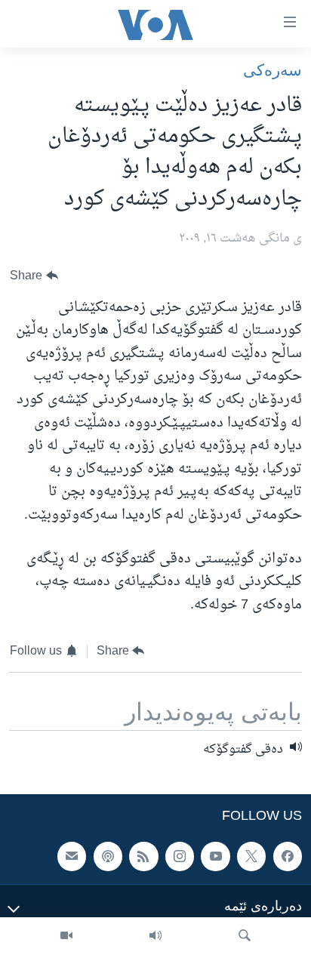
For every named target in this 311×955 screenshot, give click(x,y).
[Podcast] (108, 856)
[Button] (34, 276)
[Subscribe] (71, 856)
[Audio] (155, 936)
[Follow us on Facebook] (287, 856)
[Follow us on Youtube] (215, 856)
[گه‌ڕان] (244, 936)
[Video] (66, 936)
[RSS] (143, 856)
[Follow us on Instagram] (179, 856)
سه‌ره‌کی (272, 70)
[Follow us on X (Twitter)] (251, 856)
